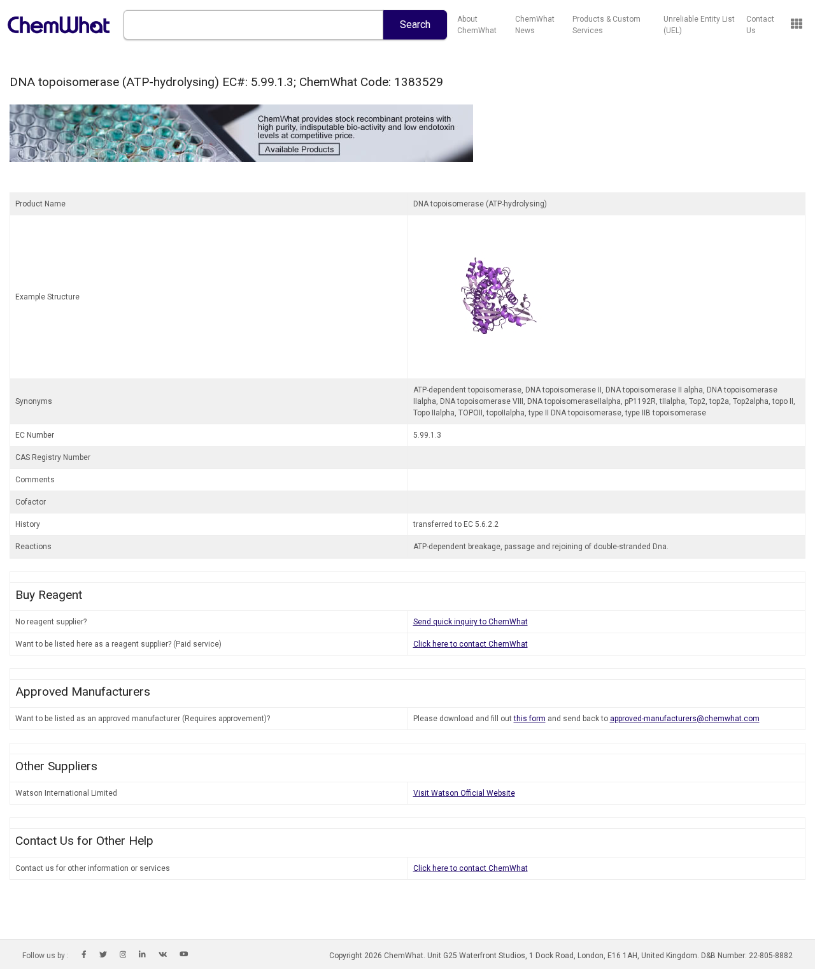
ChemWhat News (535, 25)
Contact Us (760, 25)
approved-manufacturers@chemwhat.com (685, 718)
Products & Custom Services (606, 25)
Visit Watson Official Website (464, 793)
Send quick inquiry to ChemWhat (470, 621)
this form (530, 718)
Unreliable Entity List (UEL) (699, 25)
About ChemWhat (477, 25)
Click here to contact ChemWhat (470, 644)
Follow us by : (45, 955)
